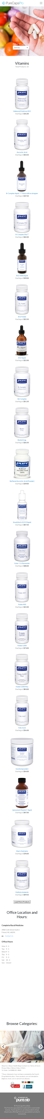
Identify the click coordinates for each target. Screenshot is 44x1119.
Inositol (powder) (22, 769)
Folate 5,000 (22, 645)
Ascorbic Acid (22, 152)
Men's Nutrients (22, 851)
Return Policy (16, 1068)
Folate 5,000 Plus (22, 687)
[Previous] (3, 1046)
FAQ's (23, 1068)
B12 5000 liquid (22, 276)
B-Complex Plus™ (22, 234)
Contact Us (9, 936)
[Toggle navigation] (41, 3)
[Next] (40, 1046)
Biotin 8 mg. (22, 440)
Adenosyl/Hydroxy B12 (22, 111)
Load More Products (22, 902)
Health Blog (17, 1066)
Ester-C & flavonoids (22, 563)
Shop (10, 1066)
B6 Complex (22, 399)
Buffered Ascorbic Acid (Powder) (22, 481)
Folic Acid (22, 728)
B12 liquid (22, 358)
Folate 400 (22, 604)
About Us (5, 1066)
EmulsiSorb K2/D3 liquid (22, 522)
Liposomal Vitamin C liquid (22, 810)
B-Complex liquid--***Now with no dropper (22, 193)
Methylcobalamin (22, 892)
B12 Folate (22, 317)
